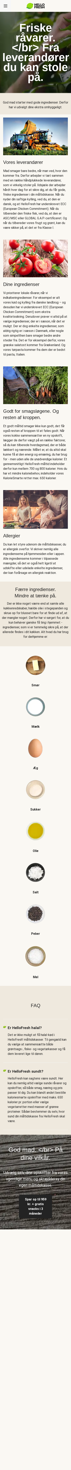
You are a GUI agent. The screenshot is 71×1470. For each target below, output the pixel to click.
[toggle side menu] (5, 6)
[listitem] (35, 667)
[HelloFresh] (35, 6)
